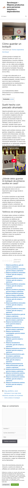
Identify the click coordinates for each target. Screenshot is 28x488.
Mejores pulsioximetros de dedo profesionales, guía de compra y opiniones (14, 365)
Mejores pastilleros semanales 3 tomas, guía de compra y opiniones (15, 280)
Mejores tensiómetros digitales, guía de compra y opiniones (14, 339)
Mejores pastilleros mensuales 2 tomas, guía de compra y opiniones (15, 310)
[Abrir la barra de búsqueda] (26, 16)
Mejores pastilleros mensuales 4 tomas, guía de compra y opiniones (15, 304)
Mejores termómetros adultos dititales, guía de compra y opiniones (15, 378)
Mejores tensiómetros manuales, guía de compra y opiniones (15, 344)
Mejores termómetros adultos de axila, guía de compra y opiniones (15, 384)
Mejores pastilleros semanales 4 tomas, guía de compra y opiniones (15, 274)
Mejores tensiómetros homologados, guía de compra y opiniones (15, 333)
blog (5, 391)
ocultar (11, 99)
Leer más (4, 481)
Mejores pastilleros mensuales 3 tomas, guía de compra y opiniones (15, 299)
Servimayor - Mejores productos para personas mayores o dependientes (15, 7)
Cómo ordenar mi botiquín (12, 398)
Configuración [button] (6, 484)
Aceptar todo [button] (15, 484)
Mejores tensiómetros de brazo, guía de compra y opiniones (14, 323)
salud (16, 391)
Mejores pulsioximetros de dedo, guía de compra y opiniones (14, 359)
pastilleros (11, 391)
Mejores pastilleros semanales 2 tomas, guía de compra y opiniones (15, 286)
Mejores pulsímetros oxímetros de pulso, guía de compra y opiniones (16, 350)
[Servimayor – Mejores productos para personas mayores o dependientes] (4, 7)
